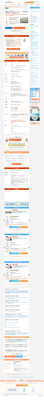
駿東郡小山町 (25, 292)
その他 (15, 311)
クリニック (7, 311)
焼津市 (19, 291)
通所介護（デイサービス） (10, 316)
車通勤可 (13, 332)
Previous (4, 220)
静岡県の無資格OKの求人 (34, 22)
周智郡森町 (8, 293)
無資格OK (9, 333)
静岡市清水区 (14, 290)
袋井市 (27, 291)
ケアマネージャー (16, 297)
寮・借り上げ (15, 332)
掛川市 (21, 291)
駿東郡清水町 (19, 292)
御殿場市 (25, 291)
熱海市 (6, 291)
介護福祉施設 (10, 311)
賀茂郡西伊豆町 (12, 292)
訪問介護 (6, 315)
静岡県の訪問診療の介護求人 (34, 44)
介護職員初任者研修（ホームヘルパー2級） (15, 302)
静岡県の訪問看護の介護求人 (34, 43)
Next (29, 220)
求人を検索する (25, 4)
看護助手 (12, 297)
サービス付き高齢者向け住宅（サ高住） (21, 315)
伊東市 (12, 291)
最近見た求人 (38, 4)
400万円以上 (15, 327)
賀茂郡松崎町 (9, 292)
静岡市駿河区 (10, 290)
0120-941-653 (17, 361)
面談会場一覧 (19, 4)
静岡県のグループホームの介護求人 (35, 41)
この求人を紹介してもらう (15, 139)
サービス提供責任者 (25, 297)
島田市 (14, 291)
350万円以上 (12, 327)
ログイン (37, 2)
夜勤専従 (6, 332)
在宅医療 (13, 311)
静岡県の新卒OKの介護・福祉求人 (35, 76)
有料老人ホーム (14, 315)
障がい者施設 (24, 316)
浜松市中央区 (19, 290)
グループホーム (20, 316)
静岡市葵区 (8, 290)
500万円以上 (18, 327)
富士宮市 (10, 291)
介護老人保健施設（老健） (10, 315)
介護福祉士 (6, 302)
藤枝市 (23, 291)
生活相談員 (10, 297)
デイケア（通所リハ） (16, 316)
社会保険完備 (7, 334)
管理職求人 (7, 333)
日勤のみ (20, 333)
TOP (6, 4)
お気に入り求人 (32, 4)
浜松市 (16, 290)
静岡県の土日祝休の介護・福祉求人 (35, 67)
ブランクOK (22, 333)
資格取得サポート (26, 333)
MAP (9, 20)
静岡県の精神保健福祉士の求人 (34, 21)
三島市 (8, 291)
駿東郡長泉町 (22, 292)
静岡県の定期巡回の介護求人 (34, 45)
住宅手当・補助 (18, 332)
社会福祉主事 (21, 302)
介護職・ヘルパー (7, 297)
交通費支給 (10, 334)
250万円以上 (6, 327)
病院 (5, 311)
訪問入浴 (26, 316)
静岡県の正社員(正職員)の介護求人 (35, 25)
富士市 (16, 291)
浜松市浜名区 (22, 290)
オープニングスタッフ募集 (23, 332)
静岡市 (5, 290)
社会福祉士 (9, 302)
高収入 (11, 333)
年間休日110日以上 (14, 333)
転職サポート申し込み (22, 385)
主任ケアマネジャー (20, 297)
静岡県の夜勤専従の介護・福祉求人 (35, 52)
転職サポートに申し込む (29, 2)
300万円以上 (9, 327)
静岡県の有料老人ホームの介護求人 (35, 34)
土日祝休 (18, 333)
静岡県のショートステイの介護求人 (35, 47)
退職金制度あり (13, 334)
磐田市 (17, 291)
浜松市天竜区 (25, 290)
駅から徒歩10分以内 (9, 332)
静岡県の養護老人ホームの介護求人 (35, 48)
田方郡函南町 (16, 292)
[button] (17, 164)
